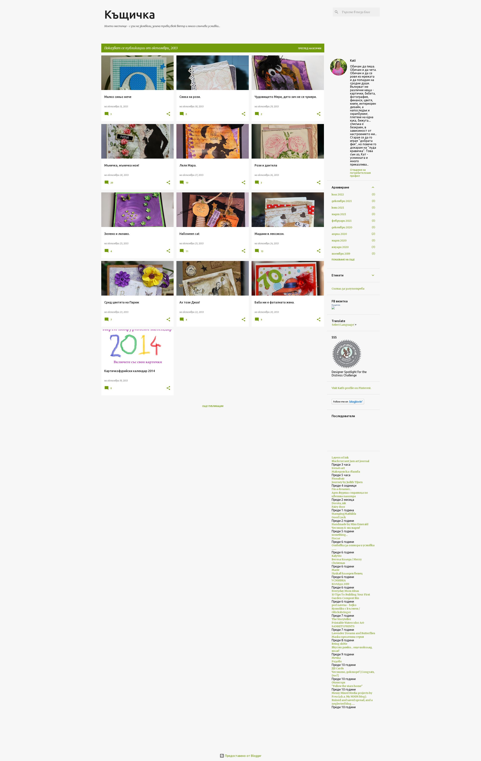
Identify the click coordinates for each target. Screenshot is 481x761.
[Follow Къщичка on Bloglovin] (348, 403)
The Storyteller (341, 619)
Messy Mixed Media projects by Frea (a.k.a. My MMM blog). (352, 694)
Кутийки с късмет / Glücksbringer (346, 610)
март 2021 (339, 214)
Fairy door (338, 506)
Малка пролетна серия (348, 636)
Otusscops (338, 682)
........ (334, 549)
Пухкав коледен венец (347, 573)
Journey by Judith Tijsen (347, 482)
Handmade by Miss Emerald (350, 524)
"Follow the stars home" (347, 686)
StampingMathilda (344, 513)
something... (340, 534)
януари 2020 (340, 247)
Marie (335, 570)
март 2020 (339, 240)
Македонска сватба (346, 471)
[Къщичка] (333, 308)
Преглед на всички (309, 48)
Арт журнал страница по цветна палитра (350, 494)
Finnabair (338, 478)
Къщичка (129, 14)
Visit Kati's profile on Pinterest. (351, 388)
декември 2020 (342, 227)
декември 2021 (342, 201)
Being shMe (339, 643)
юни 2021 (338, 207)
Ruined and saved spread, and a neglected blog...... (352, 701)
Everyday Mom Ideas (345, 591)
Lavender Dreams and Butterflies (353, 633)
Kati (353, 60)
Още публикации (212, 406)
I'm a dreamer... (341, 489)
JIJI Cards (338, 668)
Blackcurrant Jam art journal (350, 461)
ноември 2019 (341, 253)
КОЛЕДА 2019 (340, 584)
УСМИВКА (339, 580)
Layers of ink (340, 457)
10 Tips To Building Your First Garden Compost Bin (351, 596)
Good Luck (339, 517)
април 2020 (339, 234)
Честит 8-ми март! (346, 528)
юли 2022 (338, 194)
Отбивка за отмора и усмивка (353, 545)
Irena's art (338, 468)
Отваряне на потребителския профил (360, 172)
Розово (337, 661)
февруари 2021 (342, 220)
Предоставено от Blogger (242, 755)
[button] (168, 114)
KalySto (337, 556)
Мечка (336, 658)
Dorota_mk (339, 503)
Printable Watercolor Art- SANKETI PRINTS (348, 624)
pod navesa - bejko (344, 605)
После (336, 538)
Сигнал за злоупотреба (348, 288)
